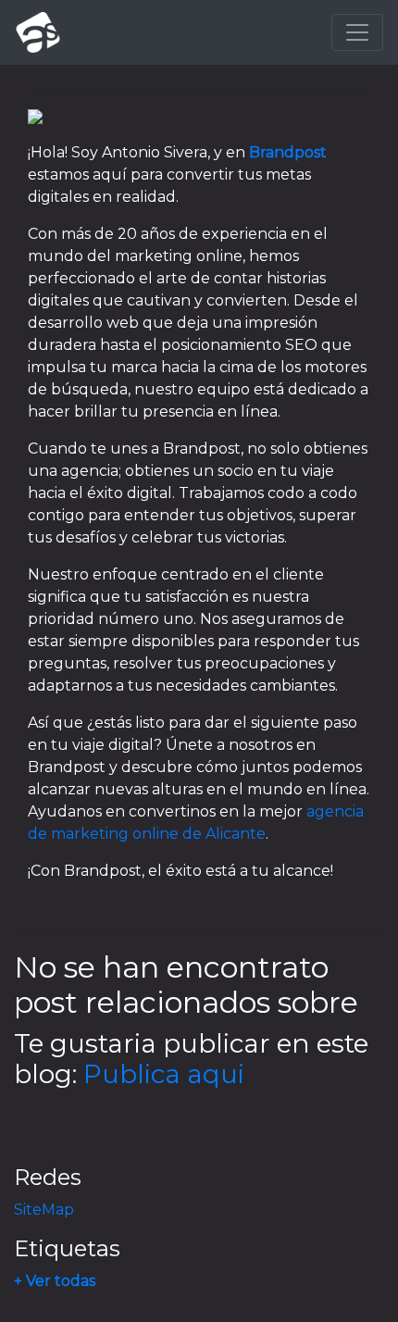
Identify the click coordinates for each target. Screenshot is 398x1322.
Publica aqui (163, 1074)
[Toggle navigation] (357, 32)
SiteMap (44, 1209)
